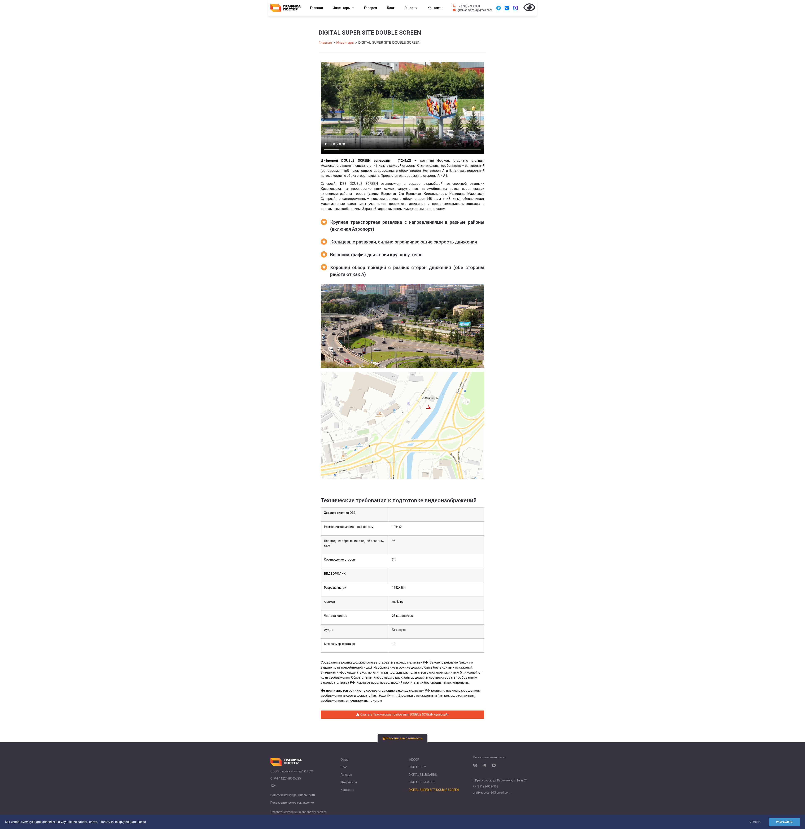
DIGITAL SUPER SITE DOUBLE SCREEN (434, 789)
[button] (325, 325)
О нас (408, 8)
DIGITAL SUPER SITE (422, 782)
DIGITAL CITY (417, 767)
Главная (316, 8)
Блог (391, 8)
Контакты (435, 8)
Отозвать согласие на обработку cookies (298, 812)
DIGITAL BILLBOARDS (423, 774)
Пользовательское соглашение (292, 802)
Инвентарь (341, 8)
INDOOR (414, 759)
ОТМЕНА (755, 821)
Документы (349, 782)
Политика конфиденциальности (123, 822)
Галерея (370, 8)
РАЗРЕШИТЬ (784, 821)
